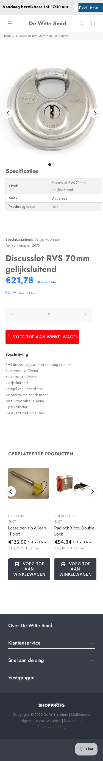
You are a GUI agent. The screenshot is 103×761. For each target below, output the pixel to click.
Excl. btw (88, 8)
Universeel (17, 516)
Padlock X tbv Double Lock (74, 531)
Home (7, 36)
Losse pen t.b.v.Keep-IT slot (28, 531)
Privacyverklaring (51, 727)
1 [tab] (49, 164)
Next (95, 113)
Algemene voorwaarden (41, 721)
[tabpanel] (51, 110)
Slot (12, 521)
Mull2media (80, 715)
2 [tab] (53, 164)
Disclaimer (73, 721)
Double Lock (65, 516)
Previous (8, 113)
